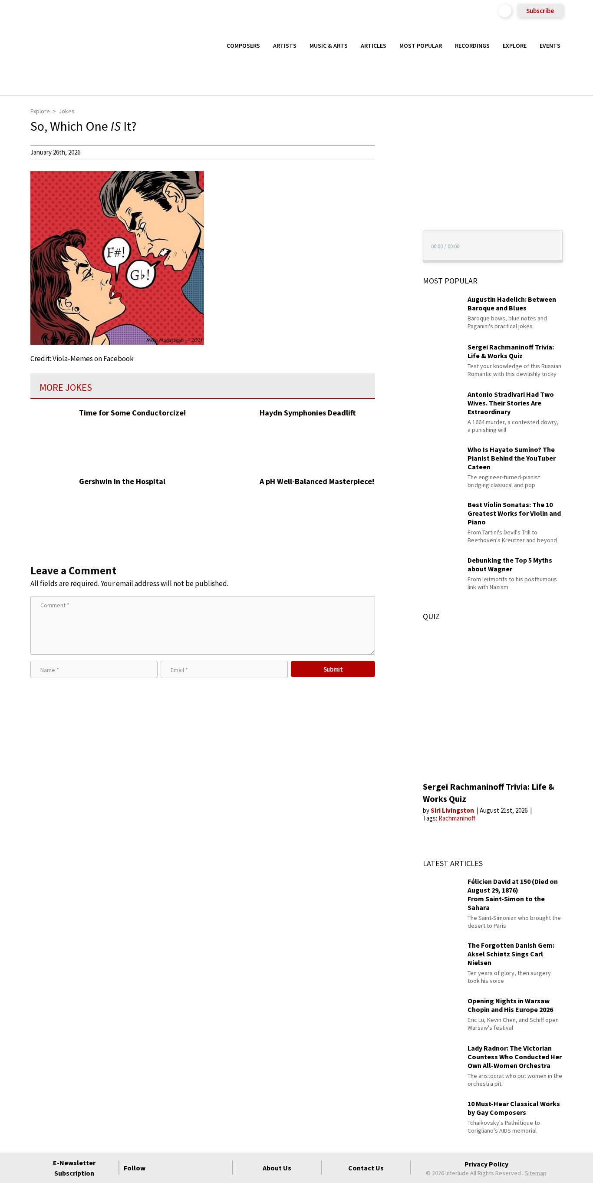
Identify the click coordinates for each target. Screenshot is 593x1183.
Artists (284, 45)
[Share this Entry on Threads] (391, 222)
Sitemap (536, 1173)
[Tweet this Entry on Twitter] (391, 194)
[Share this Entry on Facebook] (391, 180)
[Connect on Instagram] (190, 1167)
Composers (243, 45)
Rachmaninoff (456, 818)
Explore (515, 45)
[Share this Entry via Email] (391, 152)
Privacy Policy (486, 1164)
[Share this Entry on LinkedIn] (391, 208)
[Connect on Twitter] (174, 1167)
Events (550, 45)
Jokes (67, 111)
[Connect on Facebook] (158, 1167)
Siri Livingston (453, 810)
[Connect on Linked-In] (205, 1167)
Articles (373, 45)
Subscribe (540, 11)
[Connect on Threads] (221, 1167)
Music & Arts (329, 45)
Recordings (472, 45)
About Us (277, 1167)
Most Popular (420, 45)
